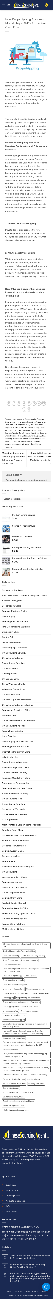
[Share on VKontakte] (38, 403)
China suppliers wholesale (13, 980)
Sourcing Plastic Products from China (18, 1092)
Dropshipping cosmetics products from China (21, 1002)
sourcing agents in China (14, 877)
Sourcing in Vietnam (11, 1088)
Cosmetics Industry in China (16, 751)
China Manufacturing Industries (17, 425)
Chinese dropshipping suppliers (15, 993)
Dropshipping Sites (11, 605)
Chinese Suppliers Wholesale (16, 699)
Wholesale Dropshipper (13, 689)
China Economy (10, 668)
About (9, 1291)
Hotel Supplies (9, 736)
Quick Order (11, 1185)
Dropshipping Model (11, 1006)
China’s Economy (39, 422)
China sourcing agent (29, 960)
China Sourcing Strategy (34, 419)
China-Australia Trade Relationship (25, 427)
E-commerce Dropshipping (15, 783)
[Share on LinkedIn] (43, 403)
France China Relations (13, 924)
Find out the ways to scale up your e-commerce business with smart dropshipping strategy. (23, 444)
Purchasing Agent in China (15, 908)
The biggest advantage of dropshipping (18, 1101)
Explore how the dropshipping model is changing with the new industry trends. (25, 1025)
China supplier (30, 976)
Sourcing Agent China (13, 850)
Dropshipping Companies (14, 647)
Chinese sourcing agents (14, 918)
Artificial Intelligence (12, 600)
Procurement (8, 861)
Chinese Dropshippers (35, 989)
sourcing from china (36, 1083)
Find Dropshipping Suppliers (16, 626)
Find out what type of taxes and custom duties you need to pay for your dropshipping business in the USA (25, 1043)
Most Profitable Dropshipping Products (21, 824)
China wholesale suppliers (13, 989)
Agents (43, 1291)
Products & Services (15, 1201)
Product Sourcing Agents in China (18, 913)
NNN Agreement (10, 819)
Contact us (18, 1291)
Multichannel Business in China (15, 1075)
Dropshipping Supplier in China (17, 741)
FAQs (7, 1206)
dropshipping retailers (31, 1006)
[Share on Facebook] (14, 403)
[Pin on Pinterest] (34, 403)
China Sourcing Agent (31, 436)
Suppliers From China (13, 830)
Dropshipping (8, 616)
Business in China (20, 438)
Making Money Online (13, 929)
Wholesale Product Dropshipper (18, 866)
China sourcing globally (12, 964)
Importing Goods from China (16, 777)
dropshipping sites (10, 1011)
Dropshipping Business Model (28, 998)
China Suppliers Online (13, 892)
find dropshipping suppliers (14, 1038)
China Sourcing (9, 871)
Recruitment (11, 1211)
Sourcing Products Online (14, 611)
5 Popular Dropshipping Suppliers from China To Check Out (25, 945)
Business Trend (16, 436)
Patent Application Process (15, 840)
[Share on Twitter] (24, 403)
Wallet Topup (11, 1190)
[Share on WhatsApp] (9, 403)
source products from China (14, 1083)
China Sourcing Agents (13, 725)
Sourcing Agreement (12, 882)
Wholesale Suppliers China (15, 767)
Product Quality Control (14, 903)
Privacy (35, 1291)
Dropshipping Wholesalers (15, 762)
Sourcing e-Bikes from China (16, 710)
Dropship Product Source (14, 887)
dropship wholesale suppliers (14, 1015)
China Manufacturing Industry (33, 955)
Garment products (10, 1049)
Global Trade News (11, 642)
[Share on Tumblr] (24, 409)
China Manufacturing (12, 658)
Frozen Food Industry (12, 731)
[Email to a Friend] (29, 403)
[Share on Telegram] (29, 409)
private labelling (10, 757)
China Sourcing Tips (26, 433)
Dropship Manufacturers (14, 845)
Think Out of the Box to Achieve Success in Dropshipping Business (30, 1256)
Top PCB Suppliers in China (13, 1105)
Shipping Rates (12, 1195)
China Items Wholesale (13, 809)
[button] (3, 5)
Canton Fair (8, 637)
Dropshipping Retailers (13, 804)
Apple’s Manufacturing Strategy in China (19, 951)
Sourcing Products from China (17, 788)
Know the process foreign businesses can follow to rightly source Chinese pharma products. (26, 1069)
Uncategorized (9, 673)
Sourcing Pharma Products (15, 621)
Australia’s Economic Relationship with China (24, 595)
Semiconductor (33, 1079)
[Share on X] (19, 403)
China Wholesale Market (26, 430)
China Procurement (10, 960)
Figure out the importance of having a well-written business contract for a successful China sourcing (23, 1032)
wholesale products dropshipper (16, 1110)
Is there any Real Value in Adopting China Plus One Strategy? (27, 1265)
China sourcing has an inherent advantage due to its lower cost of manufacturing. (26, 969)
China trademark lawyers (14, 814)
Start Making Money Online (13, 1097)
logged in (22, 480)
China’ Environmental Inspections (18, 422)
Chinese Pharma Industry (14, 772)
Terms (27, 1291)
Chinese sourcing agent (40, 993)
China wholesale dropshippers (15, 984)
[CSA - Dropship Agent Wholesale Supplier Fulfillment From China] (26, 5)
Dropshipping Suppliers (13, 663)
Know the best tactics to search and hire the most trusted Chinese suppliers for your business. (26, 1062)
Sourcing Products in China (15, 746)
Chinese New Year (34, 438)
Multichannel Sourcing (38, 1075)
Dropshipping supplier (29, 1011)
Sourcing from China (12, 897)
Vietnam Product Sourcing (15, 793)
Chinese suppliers (11, 856)
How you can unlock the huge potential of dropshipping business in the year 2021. (25, 1055)
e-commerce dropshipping (14, 1019)
